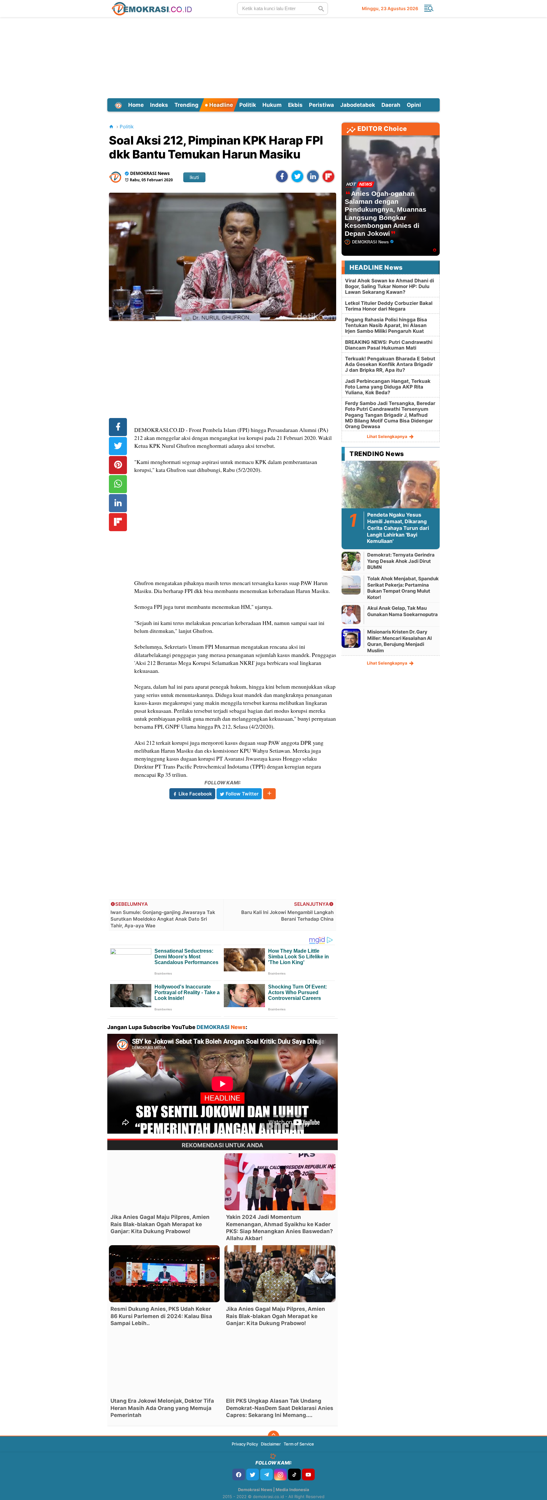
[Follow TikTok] (294, 1474)
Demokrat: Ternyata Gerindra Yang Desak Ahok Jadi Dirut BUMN (401, 561)
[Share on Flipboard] (328, 176)
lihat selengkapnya (387, 436)
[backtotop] (273, 1436)
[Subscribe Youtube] (308, 1474)
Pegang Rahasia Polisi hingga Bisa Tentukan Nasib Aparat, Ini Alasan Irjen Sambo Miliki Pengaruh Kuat (386, 325)
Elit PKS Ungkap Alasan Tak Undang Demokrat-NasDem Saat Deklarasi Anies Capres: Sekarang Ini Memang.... (279, 1408)
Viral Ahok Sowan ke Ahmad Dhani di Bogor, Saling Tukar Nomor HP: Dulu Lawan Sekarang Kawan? (389, 286)
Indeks (159, 105)
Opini (414, 105)
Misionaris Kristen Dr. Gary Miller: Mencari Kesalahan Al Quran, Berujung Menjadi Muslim (399, 641)
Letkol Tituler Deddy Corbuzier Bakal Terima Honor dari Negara (388, 306)
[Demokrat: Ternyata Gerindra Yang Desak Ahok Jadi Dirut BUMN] (351, 561)
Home (136, 105)
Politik (247, 105)
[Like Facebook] (238, 1474)
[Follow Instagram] (280, 1474)
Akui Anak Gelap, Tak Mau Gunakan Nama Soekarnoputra (402, 611)
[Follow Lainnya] (269, 793)
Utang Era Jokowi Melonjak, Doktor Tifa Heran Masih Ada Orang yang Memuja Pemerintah (162, 1408)
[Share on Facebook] (282, 176)
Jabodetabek (357, 105)
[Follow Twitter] (252, 1474)
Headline (220, 105)
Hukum (272, 105)
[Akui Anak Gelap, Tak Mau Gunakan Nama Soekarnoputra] (351, 614)
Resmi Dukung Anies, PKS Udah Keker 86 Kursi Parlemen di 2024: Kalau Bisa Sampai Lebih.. (161, 1316)
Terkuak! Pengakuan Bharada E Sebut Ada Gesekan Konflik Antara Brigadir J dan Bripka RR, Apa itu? (390, 364)
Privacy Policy (245, 1443)
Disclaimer (271, 1443)
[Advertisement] (273, 56)
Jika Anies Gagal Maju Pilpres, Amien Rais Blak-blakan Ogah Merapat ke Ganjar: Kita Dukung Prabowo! (160, 1224)
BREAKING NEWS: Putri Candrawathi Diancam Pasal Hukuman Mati (388, 345)
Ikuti (194, 177)
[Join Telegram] (266, 1474)
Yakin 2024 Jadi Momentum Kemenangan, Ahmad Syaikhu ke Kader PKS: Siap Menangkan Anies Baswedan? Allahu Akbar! (279, 1227)
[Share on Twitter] (297, 176)
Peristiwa (321, 105)
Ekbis (295, 105)
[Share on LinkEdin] (313, 176)
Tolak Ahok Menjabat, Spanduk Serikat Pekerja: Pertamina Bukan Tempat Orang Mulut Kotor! (403, 588)
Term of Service (299, 1443)
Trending (186, 105)
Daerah (390, 105)
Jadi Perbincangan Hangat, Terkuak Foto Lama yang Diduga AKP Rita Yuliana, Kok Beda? (388, 387)
